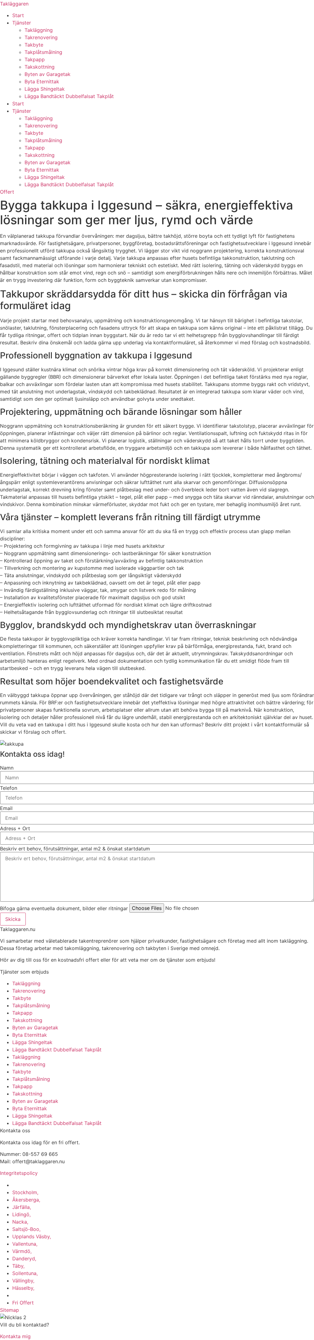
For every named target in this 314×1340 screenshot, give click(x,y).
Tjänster (21, 23)
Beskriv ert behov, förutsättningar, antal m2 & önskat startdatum (75, 848)
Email (6, 808)
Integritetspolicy (19, 1173)
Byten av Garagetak (48, 74)
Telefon (8, 787)
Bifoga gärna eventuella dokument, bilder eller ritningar (64, 908)
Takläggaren (14, 4)
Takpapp (35, 59)
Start (18, 15)
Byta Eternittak (42, 81)
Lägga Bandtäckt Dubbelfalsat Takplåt (69, 96)
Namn (6, 767)
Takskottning (40, 67)
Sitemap (9, 1310)
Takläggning (39, 30)
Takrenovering (41, 37)
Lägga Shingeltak (45, 89)
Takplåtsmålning (43, 52)
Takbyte (34, 45)
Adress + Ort (15, 828)
